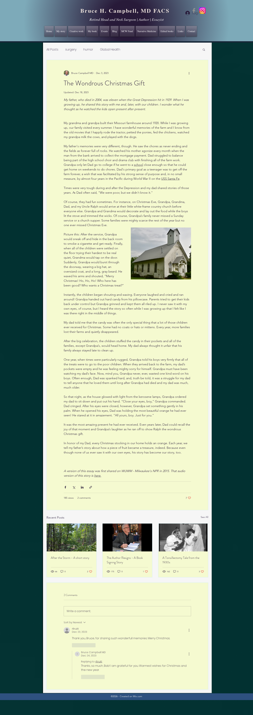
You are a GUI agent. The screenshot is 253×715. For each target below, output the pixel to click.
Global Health (110, 49)
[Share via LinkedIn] (82, 487)
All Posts (52, 49)
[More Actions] (189, 630)
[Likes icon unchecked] (74, 645)
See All (204, 517)
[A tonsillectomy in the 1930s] (183, 537)
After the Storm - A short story (70, 558)
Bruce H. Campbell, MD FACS (125, 10)
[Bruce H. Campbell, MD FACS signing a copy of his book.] (127, 537)
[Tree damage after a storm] (71, 537)
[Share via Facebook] (65, 487)
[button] (203, 49)
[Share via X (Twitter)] (73, 487)
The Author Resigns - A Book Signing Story (125, 560)
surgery (70, 49)
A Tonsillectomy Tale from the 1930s (180, 560)
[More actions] (189, 73)
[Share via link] (90, 487)
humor (88, 49)
